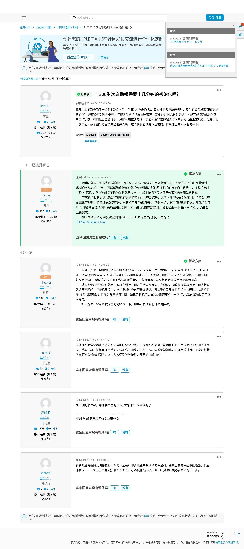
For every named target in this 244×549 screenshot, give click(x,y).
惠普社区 (25, 27)
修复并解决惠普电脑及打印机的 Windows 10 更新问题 (199, 65)
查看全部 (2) (91, 141)
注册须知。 (234, 542)
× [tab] (233, 25)
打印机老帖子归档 (68, 27)
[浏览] (23, 17)
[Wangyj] (45, 463)
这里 (146, 68)
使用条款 (220, 542)
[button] (219, 90)
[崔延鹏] (45, 403)
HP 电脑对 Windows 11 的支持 (186, 41)
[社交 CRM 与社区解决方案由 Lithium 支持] (215, 535)
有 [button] (115, 237)
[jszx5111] (45, 96)
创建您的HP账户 (79, 57)
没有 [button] (126, 237)
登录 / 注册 (215, 17)
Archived (91, 134)
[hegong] (46, 181)
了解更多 (103, 57)
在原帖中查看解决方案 (90, 222)
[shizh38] (45, 343)
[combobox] (118, 17)
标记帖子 (46, 137)
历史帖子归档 (43, 27)
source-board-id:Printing (115, 134)
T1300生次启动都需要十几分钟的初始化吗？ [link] (108, 27)
